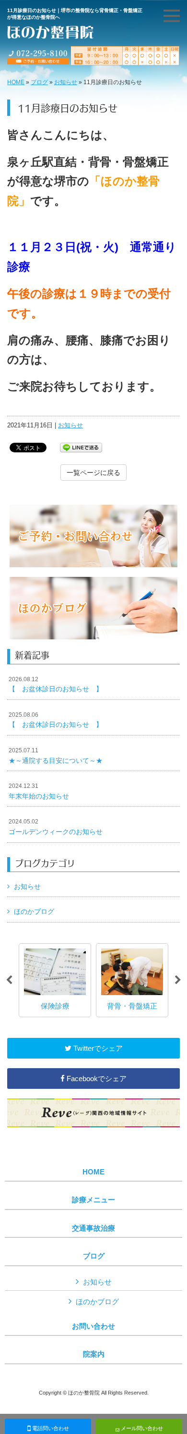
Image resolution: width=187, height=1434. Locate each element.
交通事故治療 (93, 1228)
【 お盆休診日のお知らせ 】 (56, 684)
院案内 (94, 1354)
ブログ (39, 82)
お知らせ (65, 82)
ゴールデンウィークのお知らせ (56, 826)
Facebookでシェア (96, 1078)
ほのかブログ (34, 911)
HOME (15, 82)
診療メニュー (93, 1200)
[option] (55, 980)
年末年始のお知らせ (39, 791)
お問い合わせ (93, 1326)
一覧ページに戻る (93, 472)
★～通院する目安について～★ (56, 755)
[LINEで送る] (81, 447)
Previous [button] (9, 980)
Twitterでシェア (97, 1048)
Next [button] (178, 980)
